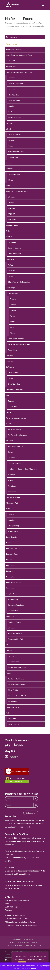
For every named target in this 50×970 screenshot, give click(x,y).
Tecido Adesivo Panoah (17, 667)
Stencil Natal (13, 531)
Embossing (10, 361)
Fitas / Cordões (14, 95)
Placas (10, 480)
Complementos (14, 174)
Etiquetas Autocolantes (15, 390)
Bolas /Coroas (13, 373)
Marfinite (11, 208)
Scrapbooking (11, 594)
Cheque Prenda (12, 225)
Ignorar (33, 968)
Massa (10, 146)
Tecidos (9, 650)
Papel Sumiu (12, 350)
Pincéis (9, 560)
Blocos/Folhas (13, 599)
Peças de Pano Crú (13, 548)
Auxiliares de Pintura (16, 679)
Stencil (8, 645)
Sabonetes (10, 588)
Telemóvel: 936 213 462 (16, 919)
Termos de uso (14, 945)
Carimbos (9, 186)
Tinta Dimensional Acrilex (17, 684)
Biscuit (8, 129)
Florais (12, 316)
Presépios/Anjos (14, 526)
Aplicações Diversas (15, 446)
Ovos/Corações (14, 384)
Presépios (12, 219)
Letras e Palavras (14, 463)
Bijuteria (9, 123)
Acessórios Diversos (14, 49)
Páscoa (12, 333)
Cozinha (13, 305)
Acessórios (12, 242)
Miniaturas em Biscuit (16, 151)
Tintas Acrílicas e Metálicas (18, 696)
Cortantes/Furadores (16, 605)
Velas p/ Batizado (14, 117)
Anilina (10, 265)
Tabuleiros (12, 492)
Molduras (11, 475)
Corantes (11, 140)
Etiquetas (11, 89)
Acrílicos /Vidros (12, 61)
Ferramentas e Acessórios (16, 418)
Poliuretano (10, 565)
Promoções (10, 577)
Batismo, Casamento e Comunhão (19, 72)
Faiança (11, 202)
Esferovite (10, 367)
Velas (8, 713)
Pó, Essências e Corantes (17, 435)
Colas (8, 231)
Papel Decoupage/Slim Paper (19, 344)
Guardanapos (13, 293)
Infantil (12, 322)
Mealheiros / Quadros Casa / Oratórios (22, 469)
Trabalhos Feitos (12, 707)
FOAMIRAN (12, 407)
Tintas (10, 180)
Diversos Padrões (14, 662)
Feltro (8, 412)
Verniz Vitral (12, 701)
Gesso (8, 424)
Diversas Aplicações (15, 83)
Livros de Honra (14, 100)
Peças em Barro (12, 554)
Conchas (11, 78)
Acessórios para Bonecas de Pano (19, 55)
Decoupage (10, 288)
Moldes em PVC (12, 503)
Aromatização (11, 66)
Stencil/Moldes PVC (15, 639)
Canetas (11, 656)
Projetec (9, 571)
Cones (10, 378)
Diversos (11, 197)
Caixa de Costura (14, 248)
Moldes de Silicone (13, 497)
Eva (7, 395)
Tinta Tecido (13, 690)
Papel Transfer (11, 537)
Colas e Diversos (14, 134)
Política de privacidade (23, 942)
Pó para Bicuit (13, 157)
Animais (13, 299)
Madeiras (11, 106)
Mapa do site (33, 945)
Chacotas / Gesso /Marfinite (17, 191)
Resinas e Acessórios (14, 582)
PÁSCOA (11, 214)
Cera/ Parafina (13, 724)
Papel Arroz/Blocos (15, 633)
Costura (9, 237)
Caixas (10, 452)
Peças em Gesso (14, 429)
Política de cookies (23, 939)
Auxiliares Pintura (14, 622)
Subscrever (30, 813)
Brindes (9, 163)
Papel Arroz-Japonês (16, 339)
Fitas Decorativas (14, 253)
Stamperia (10, 616)
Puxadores (12, 486)
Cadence (9, 168)
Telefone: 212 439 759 (15, 915)
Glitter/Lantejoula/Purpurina (19, 282)
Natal (12, 327)
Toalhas (11, 112)
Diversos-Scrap (14, 611)
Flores (10, 276)
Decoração (10, 259)
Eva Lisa (11, 401)
